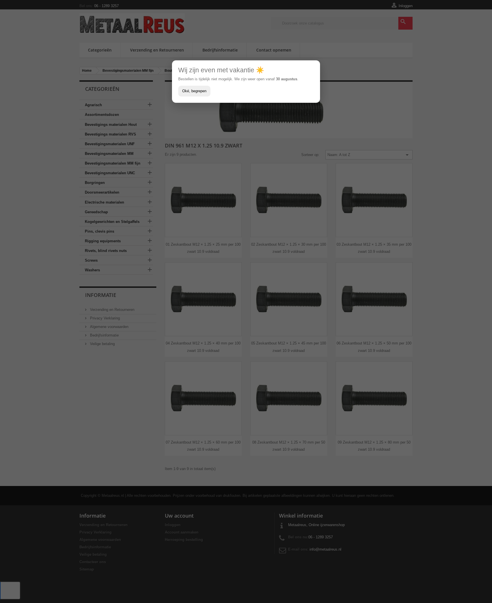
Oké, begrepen (194, 91)
